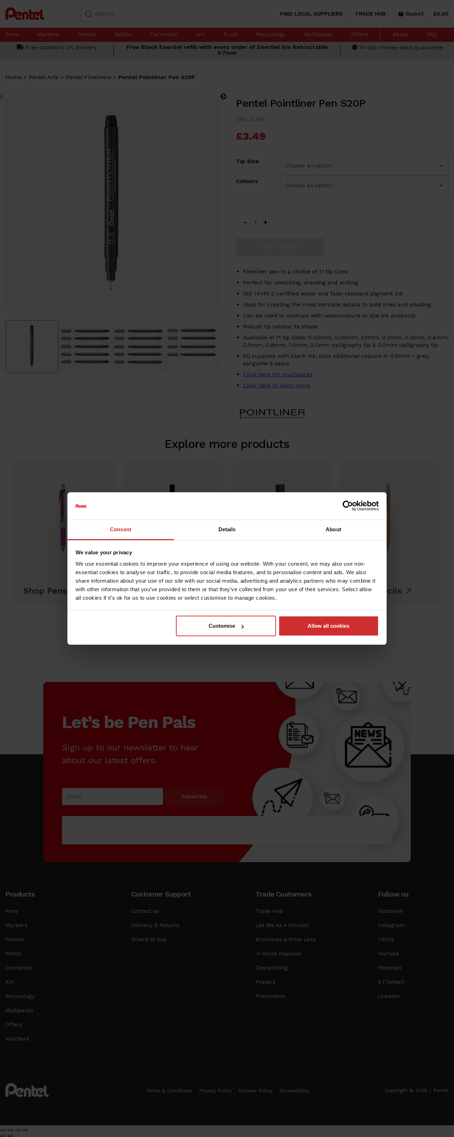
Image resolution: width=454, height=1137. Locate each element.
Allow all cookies (328, 626)
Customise (222, 626)
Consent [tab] (120, 529)
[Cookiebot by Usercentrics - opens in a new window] (348, 506)
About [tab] (333, 529)
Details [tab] (227, 529)
